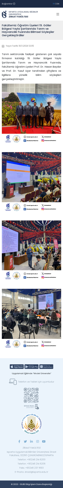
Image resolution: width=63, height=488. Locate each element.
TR (54, 3)
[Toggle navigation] (57, 14)
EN (58, 3)
